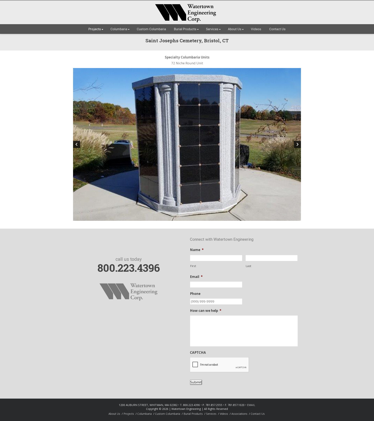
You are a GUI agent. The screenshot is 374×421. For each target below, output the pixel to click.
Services (212, 29)
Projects (94, 29)
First (193, 266)
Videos (256, 29)
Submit (196, 382)
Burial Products (185, 29)
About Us (234, 29)
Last (249, 266)
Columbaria (118, 29)
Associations (239, 414)
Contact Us (277, 29)
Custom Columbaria (151, 29)
